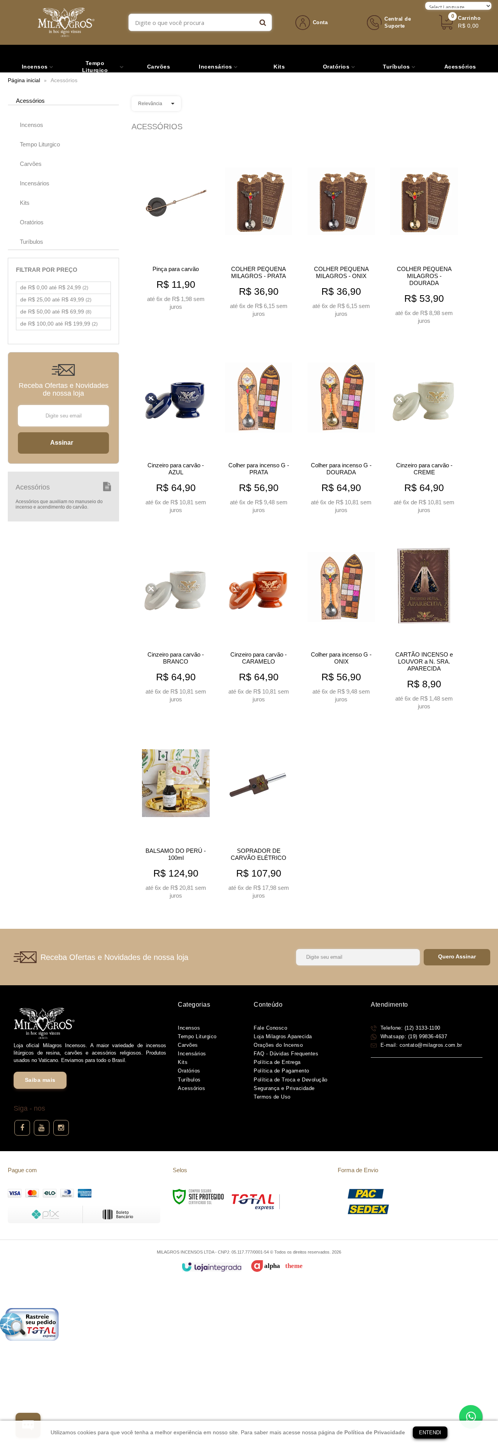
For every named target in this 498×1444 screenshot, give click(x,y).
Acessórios (191, 1088)
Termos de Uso (272, 1097)
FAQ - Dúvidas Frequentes (286, 1054)
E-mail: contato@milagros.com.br (420, 1045)
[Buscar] (263, 22)
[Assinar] (63, 443)
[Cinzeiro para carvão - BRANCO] (176, 618)
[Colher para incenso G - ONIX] (341, 618)
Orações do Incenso (278, 1045)
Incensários (192, 1054)
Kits (183, 1062)
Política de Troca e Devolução (291, 1080)
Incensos (189, 1028)
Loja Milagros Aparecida (283, 1036)
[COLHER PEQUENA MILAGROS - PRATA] (258, 233)
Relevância (150, 103)
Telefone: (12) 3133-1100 (409, 1028)
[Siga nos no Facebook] (22, 1128)
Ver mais (175, 302)
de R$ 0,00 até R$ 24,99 (54, 287)
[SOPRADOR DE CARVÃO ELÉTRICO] (258, 815)
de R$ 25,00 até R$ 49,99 (55, 299)
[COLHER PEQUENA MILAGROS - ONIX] (341, 233)
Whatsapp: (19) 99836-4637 (413, 1036)
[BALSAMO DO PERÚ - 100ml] (176, 815)
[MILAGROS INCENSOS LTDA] (66, 22)
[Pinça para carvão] (176, 229)
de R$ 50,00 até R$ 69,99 (55, 311)
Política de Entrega (277, 1062)
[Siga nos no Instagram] (61, 1128)
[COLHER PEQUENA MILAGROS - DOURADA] (424, 236)
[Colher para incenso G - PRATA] (258, 429)
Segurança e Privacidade (284, 1088)
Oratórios (189, 1071)
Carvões (188, 1045)
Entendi (430, 1432)
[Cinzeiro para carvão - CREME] (424, 429)
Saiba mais (40, 1080)
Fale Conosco (270, 1028)
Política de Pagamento (281, 1071)
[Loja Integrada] (211, 1267)
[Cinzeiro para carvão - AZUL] (176, 429)
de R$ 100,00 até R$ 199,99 (59, 323)
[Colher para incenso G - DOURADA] (341, 429)
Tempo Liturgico (197, 1036)
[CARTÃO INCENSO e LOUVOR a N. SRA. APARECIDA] (424, 622)
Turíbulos (189, 1080)
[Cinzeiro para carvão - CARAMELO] (258, 618)
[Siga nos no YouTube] (41, 1128)
